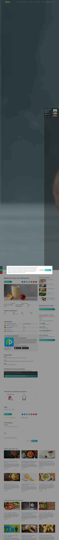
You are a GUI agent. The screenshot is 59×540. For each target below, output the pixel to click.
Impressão (23, 272)
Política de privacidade (17, 272)
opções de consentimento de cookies (13, 268)
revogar (9, 271)
